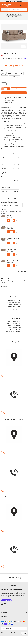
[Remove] (17, 221)
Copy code (18, 16)
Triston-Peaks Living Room (9, 21)
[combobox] (14, 9)
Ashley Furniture (5, 51)
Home (2, 21)
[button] (23, 5)
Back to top (13, 585)
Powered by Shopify (17, 632)
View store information (8, 102)
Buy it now (14, 93)
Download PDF (17, 205)
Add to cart (18, 89)
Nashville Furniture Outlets (9, 632)
